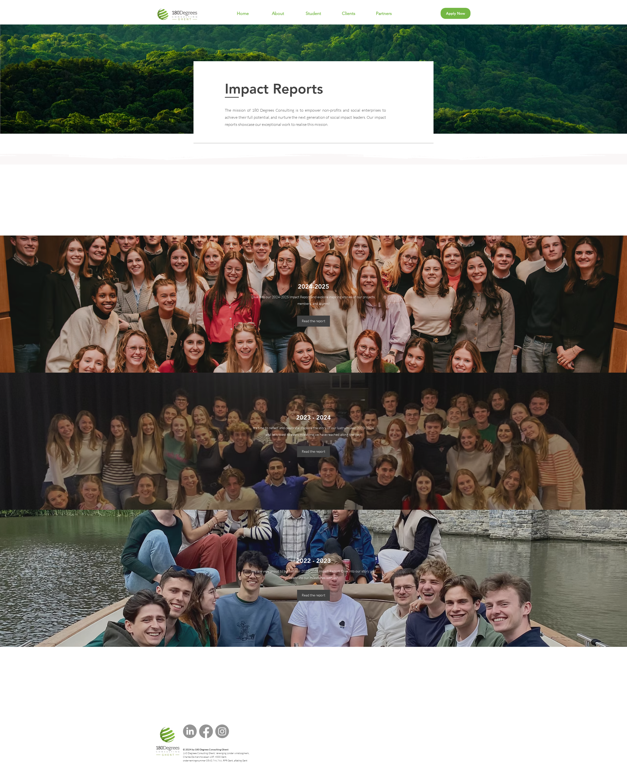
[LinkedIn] (190, 731)
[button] (278, 13)
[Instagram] (222, 731)
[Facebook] (206, 731)
